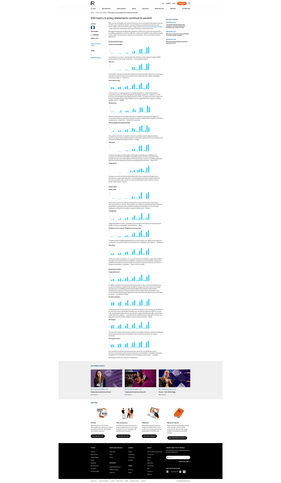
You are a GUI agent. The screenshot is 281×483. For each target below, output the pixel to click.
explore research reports (177, 438)
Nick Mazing (94, 31)
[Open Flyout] (189, 3)
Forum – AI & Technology (167, 392)
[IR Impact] (93, 3)
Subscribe (182, 3)
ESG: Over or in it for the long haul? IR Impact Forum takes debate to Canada (177, 34)
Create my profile (184, 461)
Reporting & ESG (96, 57)
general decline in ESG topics (154, 26)
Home (92, 12)
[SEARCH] (163, 3)
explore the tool (123, 436)
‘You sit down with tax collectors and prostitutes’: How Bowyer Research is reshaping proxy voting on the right (175, 26)
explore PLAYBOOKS (149, 436)
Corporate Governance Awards (135, 392)
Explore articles (97, 436)
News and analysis (101, 12)
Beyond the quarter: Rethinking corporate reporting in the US (176, 42)
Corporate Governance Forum (101, 392)
